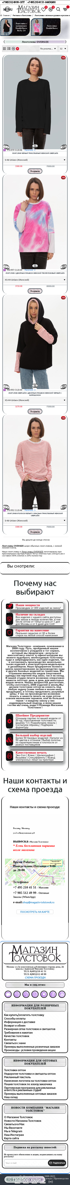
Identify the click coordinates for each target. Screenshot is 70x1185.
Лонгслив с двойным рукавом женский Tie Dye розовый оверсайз (35, 273)
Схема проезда (35, 977)
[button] (35, 146)
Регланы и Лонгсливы (22, 15)
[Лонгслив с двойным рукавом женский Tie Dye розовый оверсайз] (35, 222)
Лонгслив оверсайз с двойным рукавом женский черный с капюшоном (35, 394)
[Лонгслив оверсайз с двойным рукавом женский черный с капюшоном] (35, 342)
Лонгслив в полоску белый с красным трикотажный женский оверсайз (35, 515)
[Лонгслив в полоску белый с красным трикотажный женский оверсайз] (35, 462)
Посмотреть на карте (35, 911)
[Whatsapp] (35, 994)
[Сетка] (4, 48)
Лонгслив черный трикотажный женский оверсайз (35, 153)
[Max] (8, 994)
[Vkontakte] (17, 994)
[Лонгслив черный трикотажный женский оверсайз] (35, 102)
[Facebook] (53, 994)
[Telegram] (26, 994)
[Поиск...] (58, 9)
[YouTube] (62, 994)
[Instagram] (44, 994)
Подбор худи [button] (27, 1179)
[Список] (8, 48)
